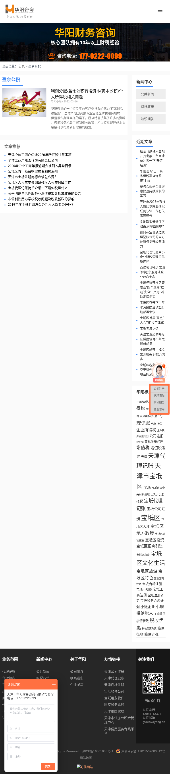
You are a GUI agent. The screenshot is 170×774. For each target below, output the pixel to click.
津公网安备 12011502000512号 (142, 751)
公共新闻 (147, 94)
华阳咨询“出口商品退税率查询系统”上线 (151, 175)
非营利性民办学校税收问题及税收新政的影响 (41, 199)
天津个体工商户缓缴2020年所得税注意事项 (39, 155)
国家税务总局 (114, 705)
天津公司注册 (114, 671)
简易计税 (151, 634)
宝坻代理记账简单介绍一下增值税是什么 (38, 188)
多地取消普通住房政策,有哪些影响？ (152, 224)
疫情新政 (142, 621)
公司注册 (156, 436)
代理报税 (8, 678)
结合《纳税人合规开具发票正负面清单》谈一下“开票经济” (152, 158)
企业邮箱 (76, 685)
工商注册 (160, 613)
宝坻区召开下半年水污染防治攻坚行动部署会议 (152, 307)
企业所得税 (146, 430)
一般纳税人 (143, 401)
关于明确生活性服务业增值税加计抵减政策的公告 (44, 193)
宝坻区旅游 (146, 571)
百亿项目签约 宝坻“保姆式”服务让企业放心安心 (152, 272)
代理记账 (8, 671)
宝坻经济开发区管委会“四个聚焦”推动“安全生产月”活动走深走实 (152, 289)
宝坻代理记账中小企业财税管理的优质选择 (152, 256)
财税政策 (147, 106)
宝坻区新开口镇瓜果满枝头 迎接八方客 (152, 354)
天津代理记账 (114, 678)
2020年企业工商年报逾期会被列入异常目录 (39, 166)
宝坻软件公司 (114, 691)
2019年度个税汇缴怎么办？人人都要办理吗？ (41, 204)
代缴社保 (156, 423)
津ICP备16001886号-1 (97, 751)
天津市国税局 (114, 711)
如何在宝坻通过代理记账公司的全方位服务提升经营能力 (152, 239)
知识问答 (147, 119)
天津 (144, 457)
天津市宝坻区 (149, 476)
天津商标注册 (114, 685)
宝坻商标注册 (152, 584)
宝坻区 (150, 517)
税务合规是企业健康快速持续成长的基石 (152, 191)
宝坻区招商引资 (149, 546)
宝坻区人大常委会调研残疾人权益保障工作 (39, 182)
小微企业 (148, 607)
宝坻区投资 (154, 540)
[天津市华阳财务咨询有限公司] (21, 11)
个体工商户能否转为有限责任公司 (33, 160)
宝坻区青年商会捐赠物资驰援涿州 (33, 171)
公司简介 (76, 671)
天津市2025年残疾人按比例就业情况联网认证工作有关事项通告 (153, 208)
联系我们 (76, 678)
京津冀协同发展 (148, 416)
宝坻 (147, 488)
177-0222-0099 (100, 56)
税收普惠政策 (149, 628)
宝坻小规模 (144, 589)
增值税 (143, 447)
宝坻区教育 (143, 555)
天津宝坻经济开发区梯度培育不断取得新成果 (152, 339)
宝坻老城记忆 (149, 328)
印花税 (140, 441)
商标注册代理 (154, 441)
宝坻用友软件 (114, 698)
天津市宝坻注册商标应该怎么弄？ (33, 177)
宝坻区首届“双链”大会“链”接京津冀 (152, 320)
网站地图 (86, 758)
